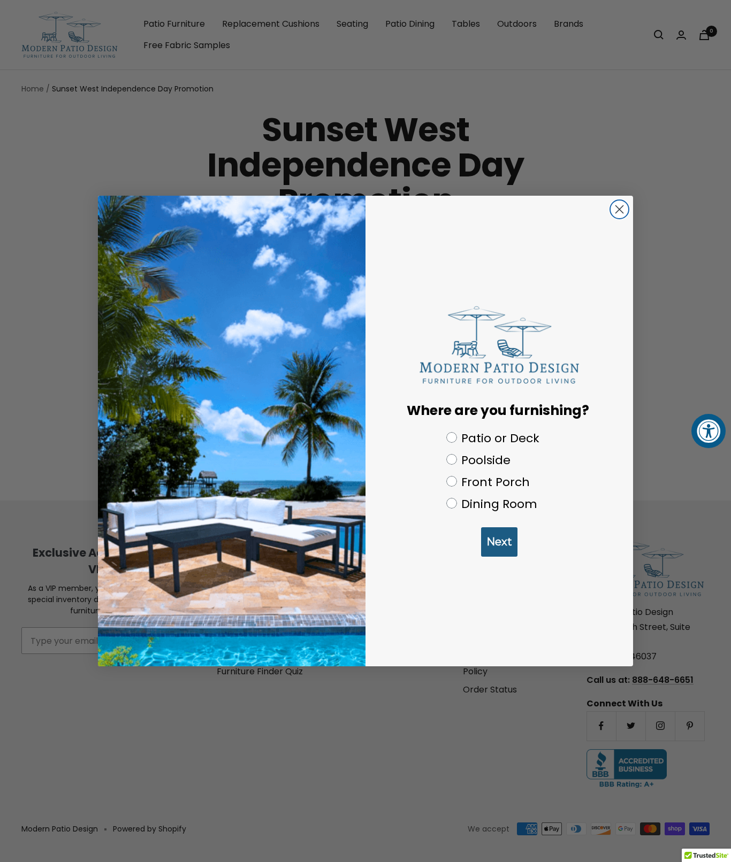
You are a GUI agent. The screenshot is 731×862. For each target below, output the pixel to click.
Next (499, 541)
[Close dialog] (619, 209)
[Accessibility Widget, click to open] (708, 431)
